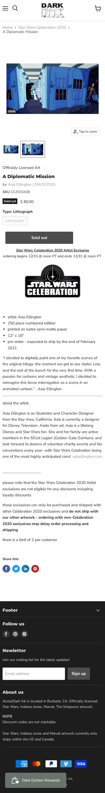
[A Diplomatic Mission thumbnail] (11, 149)
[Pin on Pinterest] (35, 569)
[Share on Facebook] (6, 569)
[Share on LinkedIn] (25, 569)
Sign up (79, 673)
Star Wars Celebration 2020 (42, 27)
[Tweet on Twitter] (16, 569)
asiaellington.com (87, 456)
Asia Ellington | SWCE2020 (31, 184)
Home (8, 27)
